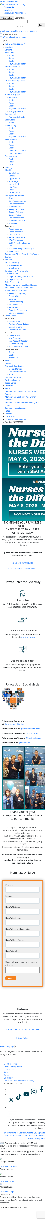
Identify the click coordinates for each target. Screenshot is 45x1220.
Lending (8, 50)
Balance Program (16, 313)
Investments (10, 254)
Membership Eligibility (14, 397)
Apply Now (13, 357)
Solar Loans (10, 119)
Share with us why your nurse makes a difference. (21, 963)
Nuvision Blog (29, 402)
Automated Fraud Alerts (19, 346)
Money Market (15, 206)
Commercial (10, 114)
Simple (12, 175)
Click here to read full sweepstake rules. (22, 1029)
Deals (11, 61)
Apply (11, 55)
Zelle (7, 282)
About (7, 388)
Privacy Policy (22, 1038)
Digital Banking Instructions (21, 276)
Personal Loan (11, 139)
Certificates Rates (16, 217)
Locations (8, 10)
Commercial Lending (14, 377)
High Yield (13, 187)
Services (8, 259)
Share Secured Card (17, 329)
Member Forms (10, 1064)
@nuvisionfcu (24, 742)
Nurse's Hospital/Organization (17, 929)
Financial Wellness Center (16, 290)
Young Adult (14, 184)
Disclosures (9, 1069)
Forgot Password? (30, 31)
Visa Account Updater (18, 341)
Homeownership (16, 301)
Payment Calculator (17, 64)
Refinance (13, 97)
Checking (9, 170)
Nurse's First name (13, 907)
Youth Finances (15, 304)
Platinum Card (15, 321)
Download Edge (7, 1191)
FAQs (27, 397)
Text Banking (10, 271)
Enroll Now (5, 31)
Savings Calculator (17, 212)
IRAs (11, 198)
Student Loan (11, 156)
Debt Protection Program (20, 243)
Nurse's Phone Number (15, 940)
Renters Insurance (17, 237)
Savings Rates (15, 215)
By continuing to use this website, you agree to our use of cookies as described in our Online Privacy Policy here (24, 1135)
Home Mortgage (12, 94)
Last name (9, 896)
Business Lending (12, 380)
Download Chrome (8, 1166)
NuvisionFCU (32, 733)
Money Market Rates (18, 220)
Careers (22, 408)
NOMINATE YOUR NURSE (22, 563)
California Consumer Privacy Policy (19, 1080)
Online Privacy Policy (13, 1066)
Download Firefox (7, 1181)
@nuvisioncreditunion (14, 724)
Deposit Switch (15, 279)
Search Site (19, 18)
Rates (11, 58)
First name (9, 885)
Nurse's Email (11, 951)
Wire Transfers (23, 271)
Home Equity (10, 125)
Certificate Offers (16, 203)
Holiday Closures (24, 391)
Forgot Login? (16, 31)
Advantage (13, 181)
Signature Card (15, 327)
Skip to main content (9, 1)
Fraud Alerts (28, 287)
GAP (10, 245)
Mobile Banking (12, 262)
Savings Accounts (16, 209)
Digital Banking (11, 273)
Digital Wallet (14, 335)
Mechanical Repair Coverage (21, 248)
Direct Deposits (22, 254)
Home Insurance (16, 231)
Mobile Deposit (15, 265)
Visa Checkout (15, 338)
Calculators (10, 416)
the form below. (28, 637)
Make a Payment (12, 285)
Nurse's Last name (13, 918)
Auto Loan (9, 52)
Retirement (14, 307)
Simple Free (14, 173)
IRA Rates (13, 223)
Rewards (9, 385)
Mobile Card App (16, 343)
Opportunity (14, 178)
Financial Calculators (18, 310)
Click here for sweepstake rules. (22, 568)
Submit (11, 978)
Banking (8, 167)
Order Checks (15, 192)
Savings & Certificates (14, 195)
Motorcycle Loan (12, 66)
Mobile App (14, 268)
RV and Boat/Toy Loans (15, 80)
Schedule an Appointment (15, 13)
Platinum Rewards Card (19, 324)
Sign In (5, 40)
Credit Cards (10, 315)
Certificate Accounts (17, 201)
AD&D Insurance (16, 240)
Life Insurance (15, 234)
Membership (10, 391)
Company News (12, 408)
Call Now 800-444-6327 (15, 44)
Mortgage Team (16, 111)
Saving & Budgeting (17, 293)
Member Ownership (14, 402)
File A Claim (14, 251)
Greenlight (14, 282)
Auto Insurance (15, 229)
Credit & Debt (15, 296)
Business (9, 360)
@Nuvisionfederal (34, 738)
